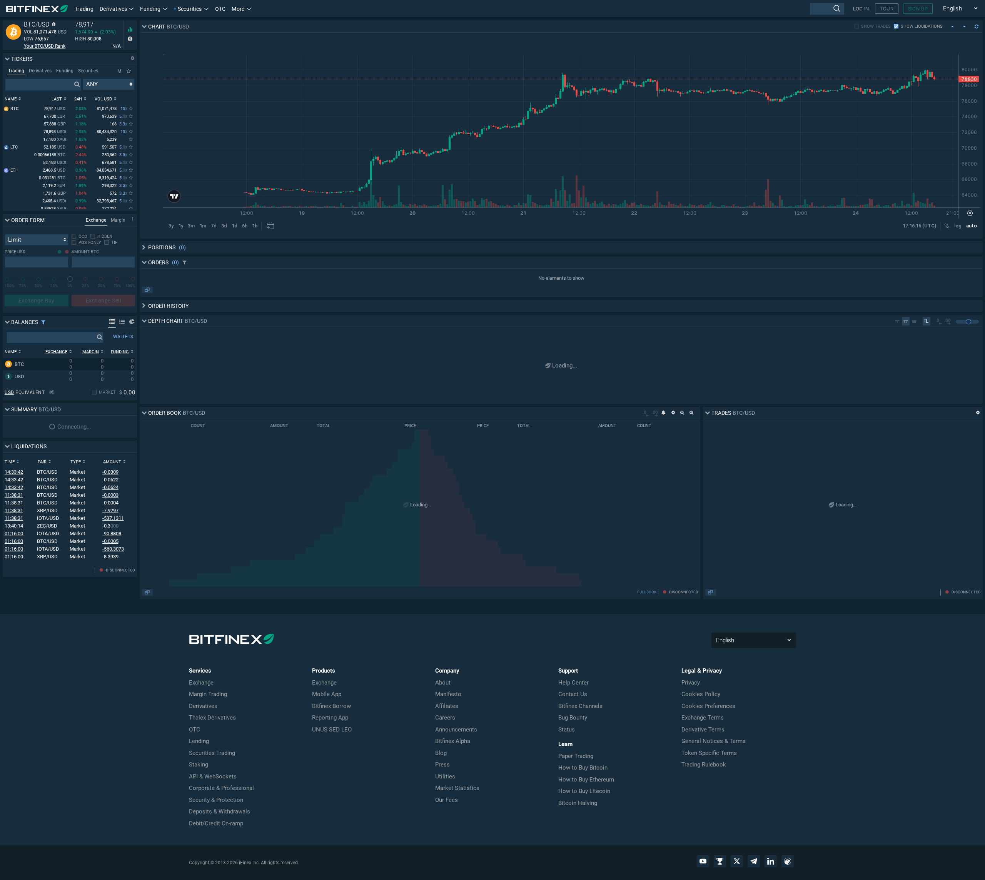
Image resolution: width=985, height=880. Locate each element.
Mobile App (326, 694)
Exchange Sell (103, 300)
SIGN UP (918, 9)
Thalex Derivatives (212, 717)
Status (566, 729)
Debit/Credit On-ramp (216, 823)
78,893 (55, 131)
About (443, 682)
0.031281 (52, 177)
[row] (69, 364)
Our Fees (446, 800)
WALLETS (123, 336)
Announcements (456, 729)
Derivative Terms (703, 729)
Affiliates (446, 706)
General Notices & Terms (713, 741)
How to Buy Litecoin (584, 791)
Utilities (445, 776)
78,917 (54, 108)
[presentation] (826, 9)
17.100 (55, 139)
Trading (84, 9)
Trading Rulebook (703, 764)
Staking (198, 764)
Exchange (201, 682)
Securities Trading (212, 753)
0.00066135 (49, 154)
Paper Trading (575, 756)
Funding (150, 9)
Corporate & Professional (221, 788)
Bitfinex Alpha (452, 741)
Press (442, 764)
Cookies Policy (700, 694)
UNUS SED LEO (332, 729)
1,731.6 (54, 193)
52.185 (54, 147)
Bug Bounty (572, 717)
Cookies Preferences (708, 706)
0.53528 (54, 208)
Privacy (690, 682)
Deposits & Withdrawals (219, 811)
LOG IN (861, 9)
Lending (199, 741)
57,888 (55, 124)
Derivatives (113, 9)
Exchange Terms (702, 717)
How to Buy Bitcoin (583, 767)
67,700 (54, 116)
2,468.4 (54, 201)
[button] (241, 8)
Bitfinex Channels (580, 706)
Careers (445, 717)
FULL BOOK (646, 592)
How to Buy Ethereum (586, 779)
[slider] (70, 279)
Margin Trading (208, 694)
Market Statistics (457, 788)
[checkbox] (79, 236)
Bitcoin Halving (577, 803)
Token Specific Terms (709, 753)
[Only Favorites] (129, 71)
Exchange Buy (36, 300)
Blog (441, 753)
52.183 (55, 162)
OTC (220, 9)
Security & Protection (216, 800)
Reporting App (330, 717)
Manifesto (448, 694)
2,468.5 (54, 170)
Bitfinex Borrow (331, 706)
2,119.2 (54, 185)
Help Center (573, 682)
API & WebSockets (213, 776)
